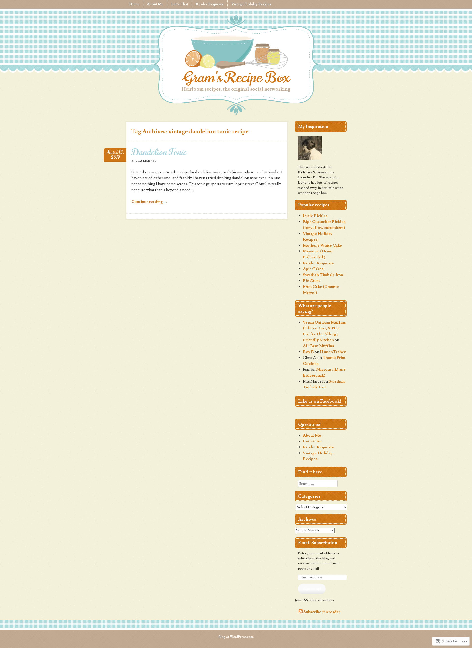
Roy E (308, 351)
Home (134, 4)
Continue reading (149, 201)
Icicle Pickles (315, 215)
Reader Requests (210, 4)
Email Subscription (317, 542)
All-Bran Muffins (318, 345)
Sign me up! (312, 589)
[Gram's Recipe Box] (236, 53)
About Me (155, 4)
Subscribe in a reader (321, 612)
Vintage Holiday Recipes (251, 4)
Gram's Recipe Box (236, 77)
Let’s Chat (179, 4)
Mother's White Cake (322, 245)
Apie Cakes (313, 268)
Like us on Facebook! (319, 401)
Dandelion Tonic (159, 152)
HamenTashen (333, 351)
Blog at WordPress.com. (236, 637)
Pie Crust (311, 280)
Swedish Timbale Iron (323, 274)
